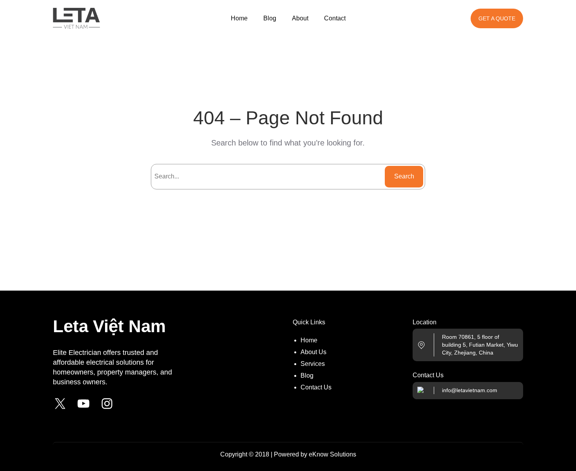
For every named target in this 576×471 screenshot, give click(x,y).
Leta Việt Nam (109, 326)
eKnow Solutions (332, 454)
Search (404, 176)
